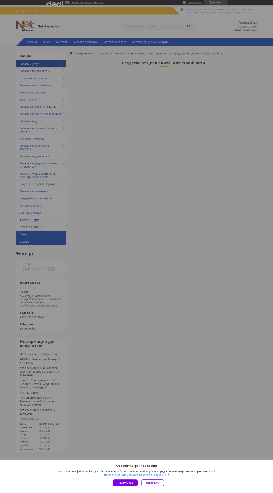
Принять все (125, 482)
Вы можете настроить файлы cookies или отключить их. (135, 474)
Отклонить (152, 482)
